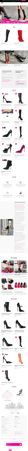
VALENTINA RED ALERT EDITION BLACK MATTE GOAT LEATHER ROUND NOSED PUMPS (7, 331)
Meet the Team (4, 424)
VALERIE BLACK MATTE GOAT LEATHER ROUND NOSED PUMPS (7, 348)
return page (19, 220)
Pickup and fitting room (18, 423)
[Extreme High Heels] (7, 57)
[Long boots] (7, 35)
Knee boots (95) (19, 44)
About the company (4, 432)
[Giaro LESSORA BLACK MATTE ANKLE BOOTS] (7, 164)
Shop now (5, 19)
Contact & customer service (5, 418)
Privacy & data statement (5, 430)
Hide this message (24, 0)
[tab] (14, 299)
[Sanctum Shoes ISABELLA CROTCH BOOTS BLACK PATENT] (21, 341)
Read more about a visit (18, 434)
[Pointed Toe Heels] (21, 57)
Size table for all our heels (5, 79)
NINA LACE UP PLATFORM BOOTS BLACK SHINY (20, 122)
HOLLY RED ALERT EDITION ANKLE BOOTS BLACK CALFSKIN (6, 314)
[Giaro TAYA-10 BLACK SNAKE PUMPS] (7, 132)
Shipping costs (16, 419)
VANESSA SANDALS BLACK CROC (6, 365)
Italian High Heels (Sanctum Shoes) (14, 438)
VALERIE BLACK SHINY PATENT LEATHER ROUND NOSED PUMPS (19, 331)
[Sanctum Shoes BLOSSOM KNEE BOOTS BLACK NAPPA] (21, 98)
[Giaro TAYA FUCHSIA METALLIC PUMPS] (21, 148)
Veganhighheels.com (17, 441)
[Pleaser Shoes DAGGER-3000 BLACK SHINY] (21, 132)
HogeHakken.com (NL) (11, 441)
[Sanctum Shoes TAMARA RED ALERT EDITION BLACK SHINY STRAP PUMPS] (21, 306)
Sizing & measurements (5, 419)
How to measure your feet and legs (6, 80)
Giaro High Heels (21, 205)
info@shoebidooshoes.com (18, 240)
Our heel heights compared (5, 420)
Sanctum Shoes (17, 205)
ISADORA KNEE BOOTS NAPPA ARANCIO (19, 366)
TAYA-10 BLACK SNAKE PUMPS (6, 138)
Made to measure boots (5, 81)
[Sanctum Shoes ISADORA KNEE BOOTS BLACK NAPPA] (7, 375)
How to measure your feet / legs (6, 423)
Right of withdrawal (4, 427)
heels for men (23, 236)
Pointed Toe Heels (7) (19, 65)
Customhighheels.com (23, 441)
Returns (16, 424)
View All (14, 177)
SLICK (16, 207)
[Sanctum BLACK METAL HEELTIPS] (7, 115)
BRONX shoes (16, 206)
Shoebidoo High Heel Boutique (20, 202)
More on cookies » (14, 1)
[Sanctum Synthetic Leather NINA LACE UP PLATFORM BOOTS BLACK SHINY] (21, 115)
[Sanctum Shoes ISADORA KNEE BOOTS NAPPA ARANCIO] (21, 358)
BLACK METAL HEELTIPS (5, 121)
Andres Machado (23, 206)
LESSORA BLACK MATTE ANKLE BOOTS (6, 171)
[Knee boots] (20, 35)
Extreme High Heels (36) (7, 66)
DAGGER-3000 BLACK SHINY (19, 138)
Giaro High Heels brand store (23, 438)
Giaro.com (14, 439)
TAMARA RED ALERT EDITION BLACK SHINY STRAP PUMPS (20, 314)
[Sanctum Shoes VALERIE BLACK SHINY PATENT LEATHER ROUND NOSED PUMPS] (21, 324)
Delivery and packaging (18, 418)
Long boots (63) (7, 44)
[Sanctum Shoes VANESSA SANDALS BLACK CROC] (7, 98)
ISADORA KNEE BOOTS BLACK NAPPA (7, 382)
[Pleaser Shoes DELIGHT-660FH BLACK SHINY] (7, 148)
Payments (16, 420)
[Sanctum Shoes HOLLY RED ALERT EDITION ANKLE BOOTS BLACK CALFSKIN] (7, 306)
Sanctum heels (16, 248)
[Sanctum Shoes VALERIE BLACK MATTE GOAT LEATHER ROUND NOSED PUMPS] (7, 341)
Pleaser (19, 206)
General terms (3, 431)
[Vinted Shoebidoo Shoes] (9, 400)
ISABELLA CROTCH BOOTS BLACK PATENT (20, 348)
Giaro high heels (20, 247)
